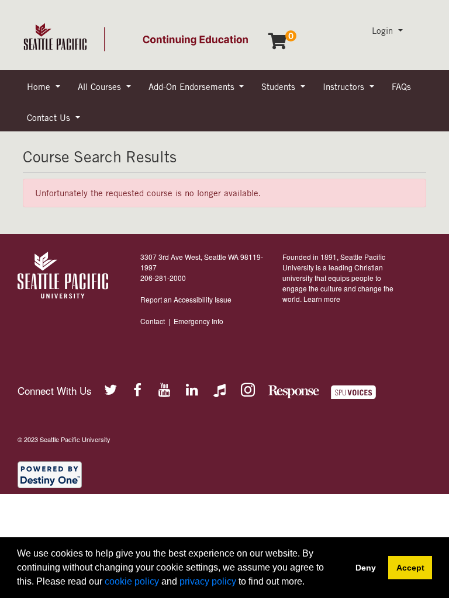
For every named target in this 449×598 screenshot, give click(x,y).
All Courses (101, 86)
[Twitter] (110, 389)
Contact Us (50, 117)
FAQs (401, 86)
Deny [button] (365, 567)
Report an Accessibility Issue (186, 299)
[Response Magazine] (293, 392)
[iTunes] (219, 389)
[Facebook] (137, 389)
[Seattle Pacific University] (63, 275)
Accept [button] (410, 567)
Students (279, 86)
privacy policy (207, 581)
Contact (152, 321)
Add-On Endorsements (192, 86)
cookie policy (132, 581)
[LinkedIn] (192, 389)
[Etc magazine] (361, 392)
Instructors (345, 86)
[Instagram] (247, 389)
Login (384, 30)
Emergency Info (198, 321)
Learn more (321, 299)
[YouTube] (165, 389)
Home (40, 86)
